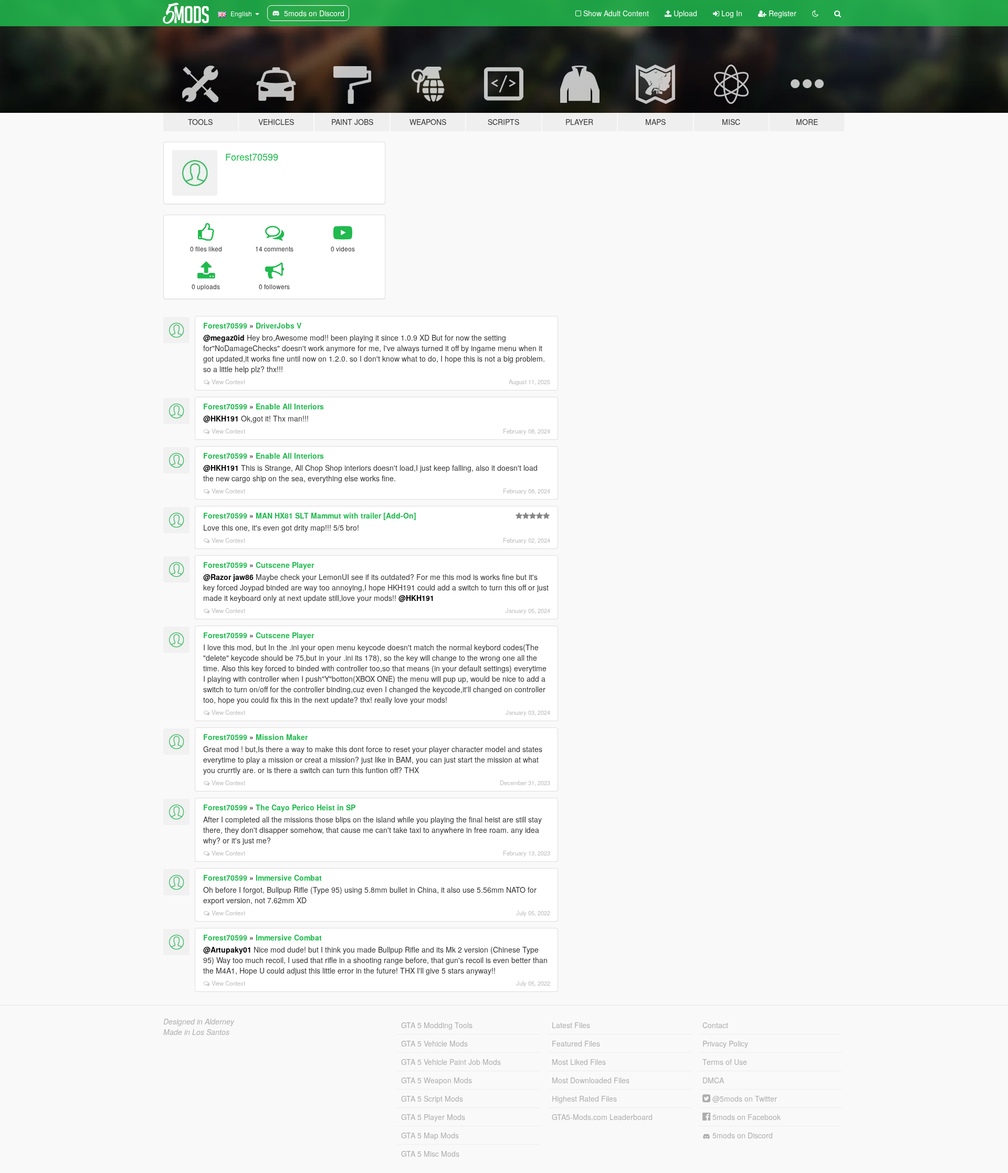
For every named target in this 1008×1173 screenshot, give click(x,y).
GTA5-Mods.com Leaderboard (602, 1117)
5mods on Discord (741, 1135)
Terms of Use (724, 1061)
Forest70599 (251, 156)
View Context (228, 381)
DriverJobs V (278, 325)
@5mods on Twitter (743, 1098)
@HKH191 (221, 418)
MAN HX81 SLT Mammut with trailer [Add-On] (336, 515)
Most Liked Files (579, 1061)
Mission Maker (282, 737)
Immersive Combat (289, 877)
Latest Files (571, 1025)
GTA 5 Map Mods (430, 1135)
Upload (684, 13)
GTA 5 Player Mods (433, 1117)
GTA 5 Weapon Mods (436, 1080)
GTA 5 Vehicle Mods (434, 1043)
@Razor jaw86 (228, 577)
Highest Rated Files (584, 1098)
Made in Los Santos (196, 1032)
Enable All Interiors (290, 406)
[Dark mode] (815, 13)
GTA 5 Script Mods (432, 1098)
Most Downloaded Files (590, 1080)
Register (781, 13)
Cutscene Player (285, 564)
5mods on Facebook (745, 1117)
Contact (715, 1025)
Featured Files (576, 1043)
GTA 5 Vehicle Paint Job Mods (451, 1061)
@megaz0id (224, 337)
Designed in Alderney (198, 1021)
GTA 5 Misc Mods (430, 1153)
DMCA (713, 1080)
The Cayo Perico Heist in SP (305, 807)
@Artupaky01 (227, 949)
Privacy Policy (725, 1043)
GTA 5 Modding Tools (436, 1025)
